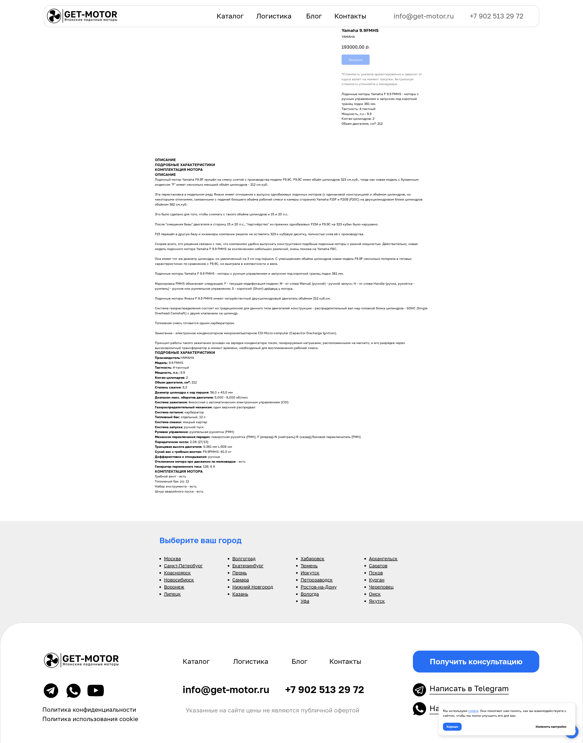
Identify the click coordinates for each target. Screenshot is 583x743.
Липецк (172, 594)
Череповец (381, 586)
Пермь (239, 572)
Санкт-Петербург (183, 565)
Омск (375, 594)
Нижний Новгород (252, 586)
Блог (314, 16)
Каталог (230, 16)
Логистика (274, 16)
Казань (240, 594)
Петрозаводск (317, 579)
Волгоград (244, 558)
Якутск (377, 601)
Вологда (310, 594)
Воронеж (174, 586)
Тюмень (309, 565)
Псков (376, 572)
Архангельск (383, 558)
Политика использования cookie (90, 718)
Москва (172, 558)
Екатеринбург (247, 565)
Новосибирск (179, 579)
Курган (376, 579)
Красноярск (177, 572)
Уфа (305, 601)
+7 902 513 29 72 (496, 16)
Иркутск (310, 572)
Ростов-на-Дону (319, 586)
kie (476, 711)
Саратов (378, 565)
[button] (476, 662)
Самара (240, 579)
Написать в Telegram (469, 688)
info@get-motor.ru (424, 16)
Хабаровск (313, 558)
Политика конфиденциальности (89, 709)
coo (471, 711)
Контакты (350, 16)
